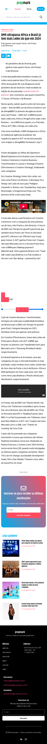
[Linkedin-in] (21, 739)
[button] (6, 9)
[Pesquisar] (41, 17)
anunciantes (6, 652)
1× (18, 309)
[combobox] (20, 17)
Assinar (18, 9)
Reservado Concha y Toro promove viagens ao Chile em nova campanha (33, 585)
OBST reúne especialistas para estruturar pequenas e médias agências (31, 564)
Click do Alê (5, 656)
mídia (4, 669)
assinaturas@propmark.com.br (15, 694)
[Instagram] (26, 739)
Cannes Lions (7, 29)
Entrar (29, 9)
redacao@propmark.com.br (14, 681)
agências (5, 648)
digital (4, 661)
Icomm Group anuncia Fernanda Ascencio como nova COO (32, 604)
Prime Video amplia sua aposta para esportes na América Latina (32, 541)
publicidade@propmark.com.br (16, 685)
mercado (5, 665)
